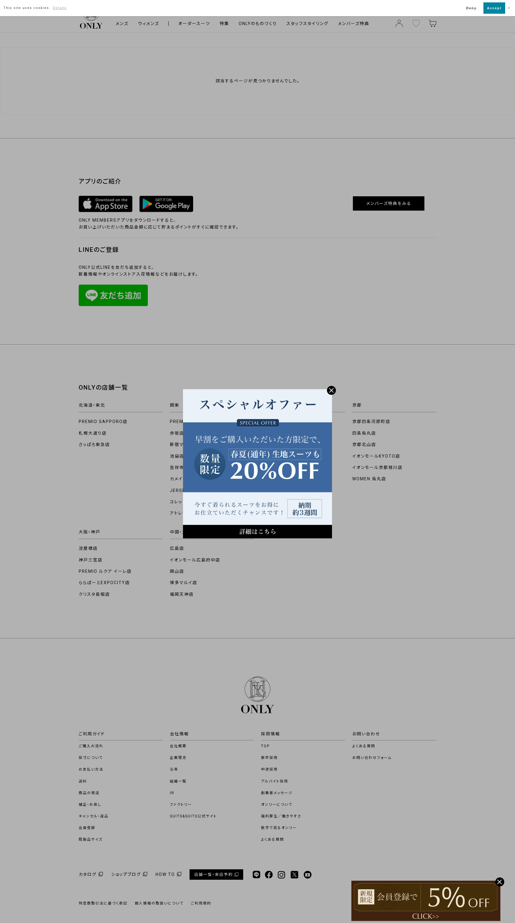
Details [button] (60, 8)
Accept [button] (494, 8)
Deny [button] (471, 8)
